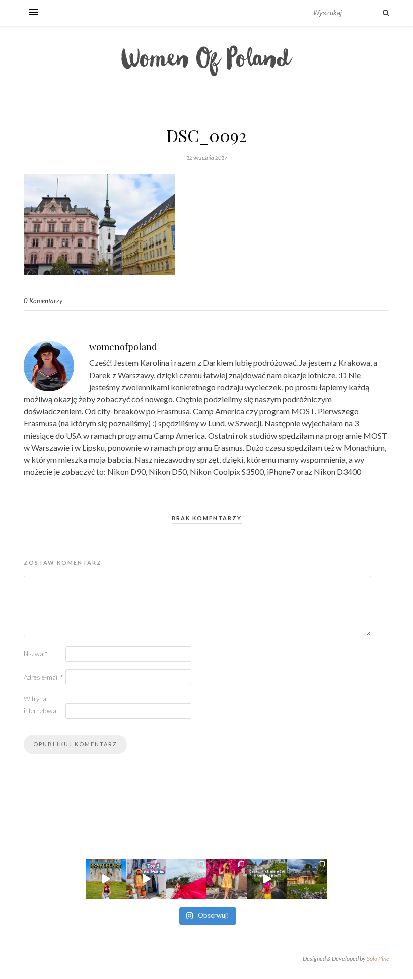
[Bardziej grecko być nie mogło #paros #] (226, 879)
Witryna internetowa (40, 705)
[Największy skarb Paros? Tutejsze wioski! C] (146, 879)
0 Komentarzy (43, 301)
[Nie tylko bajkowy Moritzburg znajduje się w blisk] (307, 879)
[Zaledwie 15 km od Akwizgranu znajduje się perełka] (267, 879)
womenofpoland (123, 347)
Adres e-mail (43, 677)
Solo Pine (378, 958)
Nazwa (35, 654)
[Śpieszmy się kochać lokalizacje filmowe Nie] (106, 879)
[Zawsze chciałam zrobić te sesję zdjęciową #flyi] (186, 879)
